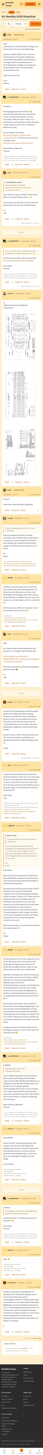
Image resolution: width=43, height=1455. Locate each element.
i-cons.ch (37, 1441)
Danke (7, 89)
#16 (38, 1203)
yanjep (9, 702)
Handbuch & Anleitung (9, 1408)
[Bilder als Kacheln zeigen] (9, 23)
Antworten (36, 24)
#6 (39, 494)
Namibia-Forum (10, 4)
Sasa (9, 765)
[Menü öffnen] (39, 4)
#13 (38, 954)
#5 (39, 298)
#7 (39, 523)
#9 (39, 638)
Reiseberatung (28, 1381)
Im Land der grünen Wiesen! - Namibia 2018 (17, 561)
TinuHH (10, 518)
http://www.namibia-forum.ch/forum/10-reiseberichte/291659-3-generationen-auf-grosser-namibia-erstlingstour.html (20, 811)
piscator (10, 293)
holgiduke (11, 826)
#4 (39, 245)
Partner (25, 1402)
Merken (18, 24)
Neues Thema (28, 1378)
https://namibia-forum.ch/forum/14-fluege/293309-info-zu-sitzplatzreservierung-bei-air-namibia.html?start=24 (21, 659)
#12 (38, 830)
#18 (38, 1287)
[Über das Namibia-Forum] (3, 4)
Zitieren (23, 89)
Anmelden (30, 4)
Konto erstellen (7, 1399)
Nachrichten (6, 1402)
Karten (25, 1399)
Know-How (27, 1396)
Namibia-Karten (28, 1405)
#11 (38, 770)
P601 (9, 35)
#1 (39, 39)
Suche (25, 1375)
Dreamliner (11, 1283)
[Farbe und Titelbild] (25, 23)
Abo (3, 1405)
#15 (38, 1133)
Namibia (11, 12)
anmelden (24, 1348)
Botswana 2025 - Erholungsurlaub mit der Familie (19, 565)
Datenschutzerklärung (9, 1421)
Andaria (10, 1129)
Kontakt (4, 1434)
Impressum (6, 1418)
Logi (9, 173)
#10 (38, 706)
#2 (39, 101)
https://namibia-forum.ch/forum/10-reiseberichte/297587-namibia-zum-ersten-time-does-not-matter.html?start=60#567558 (21, 620)
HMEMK (10, 578)
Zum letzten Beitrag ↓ (33, 29)
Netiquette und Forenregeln (7, 1430)
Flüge (18, 12)
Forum (4, 12)
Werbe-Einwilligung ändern (8, 1425)
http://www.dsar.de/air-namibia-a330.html (18, 261)
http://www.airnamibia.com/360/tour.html (18, 143)
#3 (39, 177)
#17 (38, 1254)
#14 (38, 1060)
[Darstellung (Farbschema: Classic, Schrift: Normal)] (21, 4)
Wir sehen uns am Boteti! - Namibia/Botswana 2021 (20, 563)
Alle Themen (27, 1372)
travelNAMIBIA (13, 97)
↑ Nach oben (36, 1338)
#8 (39, 582)
